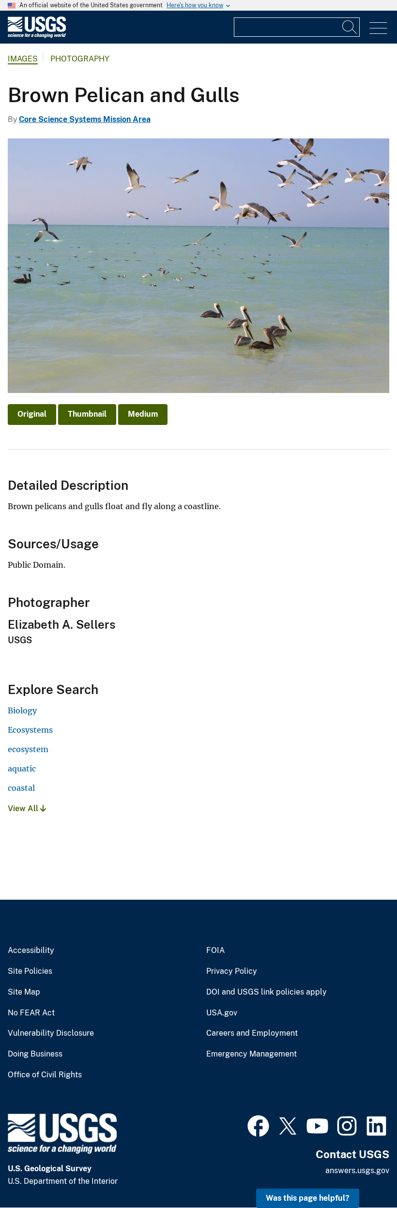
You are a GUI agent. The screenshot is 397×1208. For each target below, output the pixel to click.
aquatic (22, 768)
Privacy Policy (231, 971)
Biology (22, 710)
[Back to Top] (362, 1173)
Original (31, 414)
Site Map (24, 992)
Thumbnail (87, 414)
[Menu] (378, 28)
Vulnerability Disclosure (51, 1033)
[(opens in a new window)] (258, 1124)
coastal (21, 788)
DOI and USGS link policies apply (266, 992)
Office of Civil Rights (45, 1075)
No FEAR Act (31, 1013)
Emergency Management (251, 1054)
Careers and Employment (252, 1033)
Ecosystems (30, 730)
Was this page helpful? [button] (308, 1198)
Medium (143, 414)
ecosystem (28, 749)
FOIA (215, 950)
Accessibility (31, 950)
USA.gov (221, 1013)
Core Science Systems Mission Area (85, 119)
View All (24, 808)
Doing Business (35, 1054)
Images (23, 58)
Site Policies (30, 971)
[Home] (37, 35)
